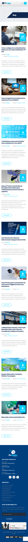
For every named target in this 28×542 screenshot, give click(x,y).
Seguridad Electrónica (7, 497)
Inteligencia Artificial (21, 102)
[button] (22, 3)
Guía (18, 289)
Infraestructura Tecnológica (8, 492)
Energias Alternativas (21, 378)
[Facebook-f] (17, 477)
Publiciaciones (20, 420)
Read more (6, 72)
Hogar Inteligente (6, 490)
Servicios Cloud (5, 499)
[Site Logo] (6, 3)
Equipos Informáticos (7, 487)
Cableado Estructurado (13, 196)
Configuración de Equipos (13, 56)
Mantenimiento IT (6, 494)
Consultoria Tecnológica (7, 485)
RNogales (8, 54)
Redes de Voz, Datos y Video (8, 495)
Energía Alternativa (6, 488)
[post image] (14, 35)
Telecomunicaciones (7, 500)
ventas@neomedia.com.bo (8, 470)
